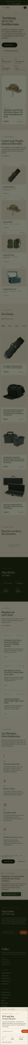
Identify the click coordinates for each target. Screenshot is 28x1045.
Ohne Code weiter (7, 1042)
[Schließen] (26, 1009)
